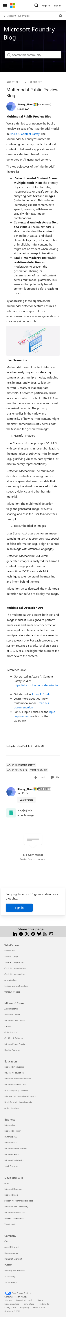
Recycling (24, 1307)
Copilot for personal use (15, 974)
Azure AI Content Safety (25, 134)
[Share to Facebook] (21, 933)
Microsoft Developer (13, 1189)
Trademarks (44, 1303)
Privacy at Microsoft (13, 1258)
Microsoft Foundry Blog (18, 15)
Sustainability (10, 1282)
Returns (7, 1026)
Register (46, 5)
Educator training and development (20, 1096)
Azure (7, 1183)
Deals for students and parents (18, 1102)
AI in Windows (10, 980)
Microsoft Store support (14, 1020)
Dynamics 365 (10, 1136)
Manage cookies (11, 1303)
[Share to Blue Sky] (39, 933)
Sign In (57, 5)
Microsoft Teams (11, 1154)
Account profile (11, 1008)
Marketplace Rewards (14, 1218)
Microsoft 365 (10, 1142)
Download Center (12, 1014)
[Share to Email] (51, 933)
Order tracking (10, 1032)
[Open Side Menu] (5, 5)
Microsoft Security (12, 1130)
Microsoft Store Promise (15, 1044)
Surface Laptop (11, 956)
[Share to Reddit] (33, 933)
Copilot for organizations (15, 968)
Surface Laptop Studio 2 (14, 962)
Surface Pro (9, 950)
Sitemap (8, 1300)
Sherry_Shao (25, 104)
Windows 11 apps (12, 991)
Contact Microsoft (24, 1300)
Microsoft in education (14, 1066)
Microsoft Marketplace (14, 1212)
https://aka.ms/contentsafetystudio (36, 685)
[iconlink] (11, 812)
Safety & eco (10, 1307)
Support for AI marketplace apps (18, 1200)
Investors (8, 1264)
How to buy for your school (16, 1090)
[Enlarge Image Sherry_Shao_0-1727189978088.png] (33, 341)
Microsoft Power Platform (15, 1148)
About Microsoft (11, 1247)
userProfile (26, 799)
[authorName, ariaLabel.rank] (11, 106)
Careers (7, 1241)
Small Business (11, 1166)
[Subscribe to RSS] (45, 933)
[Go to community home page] (12, 5)
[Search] (36, 5)
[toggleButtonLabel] (60, 15)
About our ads (39, 1307)
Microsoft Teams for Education (17, 1078)
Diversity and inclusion (14, 1270)
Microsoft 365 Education (15, 1084)
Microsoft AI (9, 1125)
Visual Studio (10, 1224)
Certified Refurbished (13, 1038)
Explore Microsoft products (16, 985)
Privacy (39, 1300)
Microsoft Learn (11, 1194)
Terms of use (28, 1303)
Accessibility (9, 1276)
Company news (11, 1253)
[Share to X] (27, 933)
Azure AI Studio (41, 694)
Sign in (19, 907)
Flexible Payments (12, 1049)
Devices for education (14, 1072)
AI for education (11, 1108)
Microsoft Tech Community (16, 1206)
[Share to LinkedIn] (15, 933)
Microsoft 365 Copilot (14, 1160)
